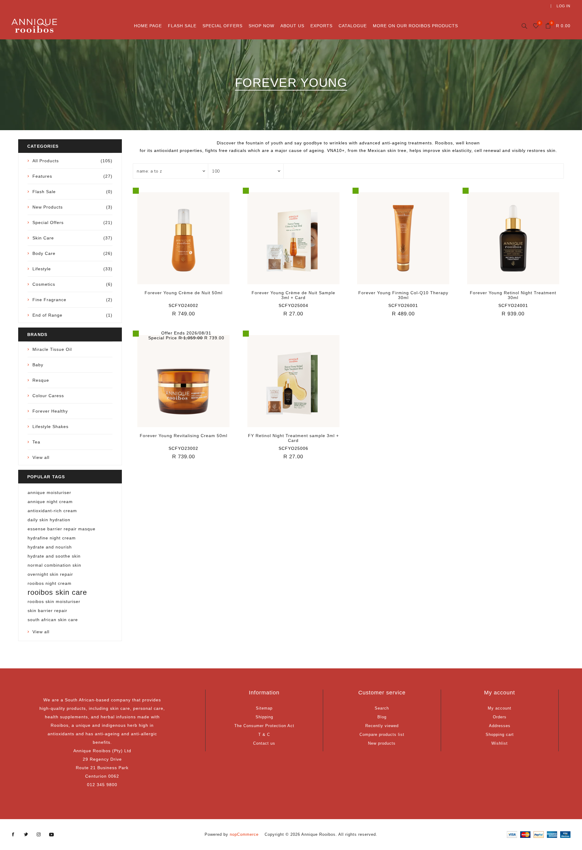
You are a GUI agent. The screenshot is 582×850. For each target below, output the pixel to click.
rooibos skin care (57, 592)
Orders (500, 717)
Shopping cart (500, 734)
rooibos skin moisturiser (54, 601)
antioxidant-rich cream (52, 510)
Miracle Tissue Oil (52, 349)
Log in (563, 6)
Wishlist (499, 743)
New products (382, 743)
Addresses (499, 725)
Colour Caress (48, 395)
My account (499, 708)
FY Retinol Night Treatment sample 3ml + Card (293, 438)
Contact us (264, 743)
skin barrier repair (47, 610)
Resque (40, 380)
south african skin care (53, 619)
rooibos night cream (50, 583)
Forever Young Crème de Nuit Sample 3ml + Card (293, 295)
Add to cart (195, 238)
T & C (264, 734)
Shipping (264, 717)
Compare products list (382, 734)
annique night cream (50, 501)
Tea (36, 442)
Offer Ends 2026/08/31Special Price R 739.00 (186, 335)
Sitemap (264, 708)
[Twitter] (26, 834)
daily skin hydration (49, 519)
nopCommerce (244, 834)
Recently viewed (382, 725)
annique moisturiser (49, 492)
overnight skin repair (50, 574)
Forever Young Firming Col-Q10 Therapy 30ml (403, 295)
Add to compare (171, 238)
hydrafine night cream (52, 537)
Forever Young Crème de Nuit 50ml (183, 292)
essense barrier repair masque (61, 528)
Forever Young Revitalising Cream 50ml (183, 435)
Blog (381, 717)
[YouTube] (51, 834)
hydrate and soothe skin (54, 556)
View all (40, 457)
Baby (37, 364)
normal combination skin (54, 565)
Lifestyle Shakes (50, 426)
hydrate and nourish (50, 547)
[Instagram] (39, 834)
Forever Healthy (50, 411)
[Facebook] (13, 834)
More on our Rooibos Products (415, 25)
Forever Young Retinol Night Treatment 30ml (513, 295)
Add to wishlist (183, 238)
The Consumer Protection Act (264, 725)
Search (382, 708)
